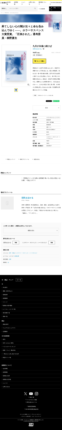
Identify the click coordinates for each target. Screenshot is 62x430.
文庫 (10, 259)
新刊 (4, 339)
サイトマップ (38, 416)
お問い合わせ (32, 3)
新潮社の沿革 (6, 375)
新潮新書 (5, 298)
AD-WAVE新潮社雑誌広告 (32, 409)
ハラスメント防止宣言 (26, 416)
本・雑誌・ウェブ (55, 9)
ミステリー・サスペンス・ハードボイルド (26, 253)
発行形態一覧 (6, 312)
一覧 (20, 279)
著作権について (42, 3)
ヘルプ (32, 416)
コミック (5, 302)
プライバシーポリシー (36, 414)
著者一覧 (5, 316)
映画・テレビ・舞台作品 (9, 350)
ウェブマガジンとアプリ (9, 328)
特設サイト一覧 (7, 357)
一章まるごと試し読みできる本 (11, 354)
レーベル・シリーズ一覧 (9, 309)
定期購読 (5, 331)
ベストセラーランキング (9, 346)
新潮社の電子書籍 (7, 305)
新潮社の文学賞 (7, 379)
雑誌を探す (6, 324)
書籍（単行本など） (8, 291)
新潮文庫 (17, 256)
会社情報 (8, 3)
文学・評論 (12, 253)
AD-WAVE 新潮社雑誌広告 (56, 3)
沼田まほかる (37, 49)
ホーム (2, 12)
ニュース (23, 3)
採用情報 (16, 3)
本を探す (5, 287)
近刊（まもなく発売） (8, 343)
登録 (16, 242)
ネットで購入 (40, 61)
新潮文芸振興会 (32, 406)
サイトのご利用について (25, 414)
